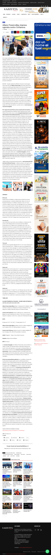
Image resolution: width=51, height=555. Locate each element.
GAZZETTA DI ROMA (33, 2)
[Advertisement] (41, 358)
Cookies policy (17, 543)
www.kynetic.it (23, 553)
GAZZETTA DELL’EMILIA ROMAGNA (23, 2)
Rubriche (4, 17)
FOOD (29, 14)
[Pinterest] (18, 32)
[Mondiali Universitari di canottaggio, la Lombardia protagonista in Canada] (7, 465)
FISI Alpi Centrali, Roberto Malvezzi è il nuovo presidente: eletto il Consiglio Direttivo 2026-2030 (7, 485)
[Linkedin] (48, 6)
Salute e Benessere (35, 14)
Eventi (18, 14)
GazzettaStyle (24, 14)
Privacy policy (33, 551)
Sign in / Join (14, 0)
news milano (23, 454)
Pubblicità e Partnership (41, 551)
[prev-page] (3, 516)
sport (8, 455)
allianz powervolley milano (10, 452)
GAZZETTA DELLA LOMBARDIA (12, 2)
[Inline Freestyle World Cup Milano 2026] (28, 506)
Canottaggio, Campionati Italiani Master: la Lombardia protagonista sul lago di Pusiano (6, 499)
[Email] (26, 32)
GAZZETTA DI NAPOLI (41, 2)
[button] (42, 6)
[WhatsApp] (21, 32)
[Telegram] (32, 32)
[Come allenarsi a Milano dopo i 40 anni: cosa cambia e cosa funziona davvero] (17, 478)
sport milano (13, 455)
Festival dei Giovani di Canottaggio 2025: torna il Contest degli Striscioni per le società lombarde (28, 499)
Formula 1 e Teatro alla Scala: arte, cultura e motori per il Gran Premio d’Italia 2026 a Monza (27, 485)
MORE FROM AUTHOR (15, 459)
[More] (35, 32)
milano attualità (16, 454)
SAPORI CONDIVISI (14, 4)
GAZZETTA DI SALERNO (6, 4)
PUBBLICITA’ (24, 4)
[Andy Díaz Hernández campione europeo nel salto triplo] (17, 465)
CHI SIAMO (4, 2)
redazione (5, 29)
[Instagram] (45, 6)
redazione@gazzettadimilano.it (25, 547)
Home (4, 14)
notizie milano (28, 454)
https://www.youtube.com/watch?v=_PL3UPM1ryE (13, 430)
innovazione (8, 553)
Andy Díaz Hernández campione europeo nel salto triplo (17, 470)
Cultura (13, 14)
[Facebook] (43, 6)
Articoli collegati (6, 459)
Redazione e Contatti (26, 551)
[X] (15, 32)
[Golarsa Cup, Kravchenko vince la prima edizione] (17, 506)
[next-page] (5, 516)
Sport (41, 14)
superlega (17, 455)
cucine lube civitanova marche (8, 454)
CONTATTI (19, 4)
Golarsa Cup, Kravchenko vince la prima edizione (16, 511)
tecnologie (18, 553)
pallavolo (4, 455)
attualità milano (18, 452)
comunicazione (13, 553)
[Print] (29, 32)
